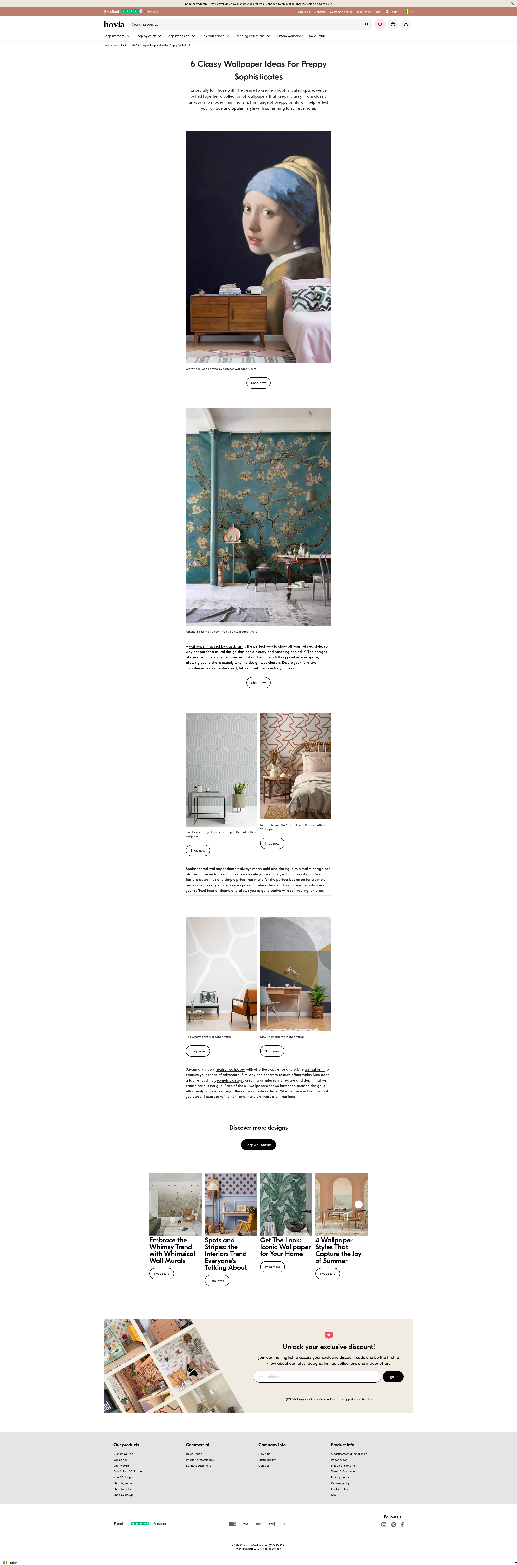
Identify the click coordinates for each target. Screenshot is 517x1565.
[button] (407, 11)
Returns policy (340, 1483)
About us (264, 1454)
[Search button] (367, 24)
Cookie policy (339, 1489)
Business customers (198, 1465)
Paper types (339, 1460)
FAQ (333, 1495)
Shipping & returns (343, 1465)
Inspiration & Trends (124, 45)
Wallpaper (120, 1460)
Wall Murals (121, 1465)
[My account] (393, 24)
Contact (263, 1465)
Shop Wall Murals (258, 1145)
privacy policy (347, 1399)
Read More (161, 1273)
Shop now (258, 383)
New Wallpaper (123, 1477)
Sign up (393, 1376)
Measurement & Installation (349, 1454)
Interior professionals (200, 1460)
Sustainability (267, 1460)
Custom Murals (123, 1454)
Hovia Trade (194, 1454)
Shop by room (122, 1483)
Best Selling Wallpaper (128, 1471)
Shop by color (122, 1489)
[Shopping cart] (406, 24)
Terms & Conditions (343, 1471)
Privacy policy (340, 1477)
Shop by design (123, 1495)
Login (393, 12)
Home (107, 45)
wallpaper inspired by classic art (216, 646)
